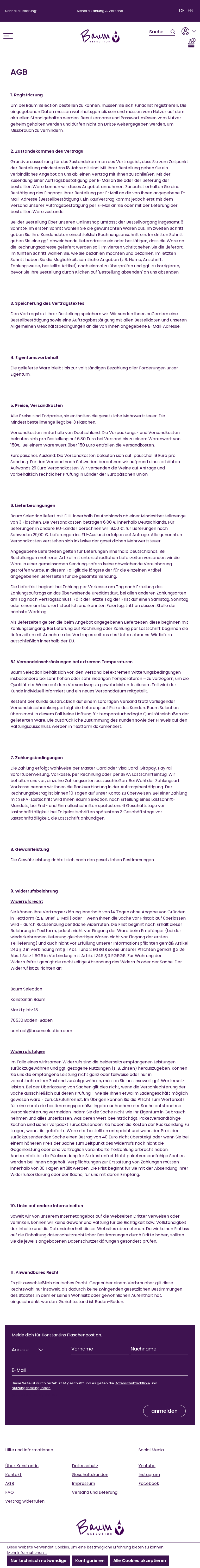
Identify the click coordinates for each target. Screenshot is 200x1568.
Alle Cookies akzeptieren (139, 1561)
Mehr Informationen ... (27, 1552)
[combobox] (159, 32)
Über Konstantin (22, 1466)
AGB (9, 1483)
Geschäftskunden (90, 1475)
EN (190, 10)
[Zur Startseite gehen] (100, 35)
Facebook (149, 1483)
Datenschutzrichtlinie (132, 1383)
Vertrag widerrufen (25, 1501)
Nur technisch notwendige (38, 1561)
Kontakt (13, 1475)
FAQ (9, 1492)
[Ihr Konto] (189, 30)
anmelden (164, 1411)
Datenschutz (85, 1466)
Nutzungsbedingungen (31, 1387)
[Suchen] (172, 32)
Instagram (149, 1475)
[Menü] (8, 36)
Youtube (147, 1466)
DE (182, 10)
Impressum (83, 1483)
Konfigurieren (89, 1561)
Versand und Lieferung (94, 1492)
